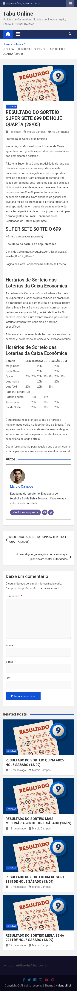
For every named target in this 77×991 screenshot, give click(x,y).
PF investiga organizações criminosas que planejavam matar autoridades (42, 556)
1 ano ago (15, 131)
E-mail (9, 661)
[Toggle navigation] (18, 34)
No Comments (60, 131)
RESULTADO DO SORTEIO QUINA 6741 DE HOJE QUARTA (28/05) (38, 539)
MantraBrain (65, 985)
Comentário (14, 596)
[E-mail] (44, 512)
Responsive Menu (70, 3)
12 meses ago (17, 770)
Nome (9, 645)
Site (8, 678)
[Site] (51, 512)
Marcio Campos (36, 131)
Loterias (11, 106)
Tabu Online (18, 13)
